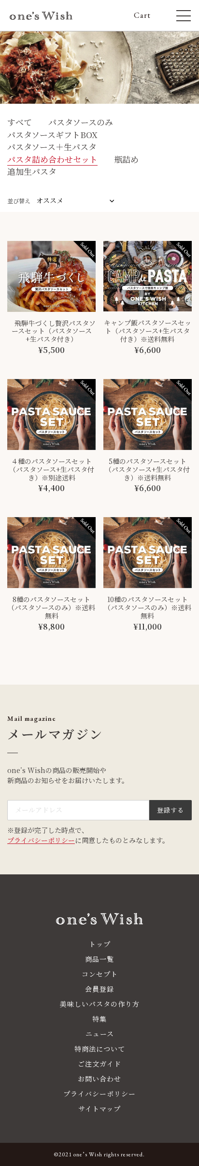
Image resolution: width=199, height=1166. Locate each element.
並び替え (18, 201)
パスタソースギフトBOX (52, 134)
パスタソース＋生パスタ (52, 146)
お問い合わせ (99, 1078)
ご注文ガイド (99, 1063)
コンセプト (100, 974)
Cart (146, 15)
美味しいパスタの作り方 (100, 1004)
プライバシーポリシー (41, 840)
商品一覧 (99, 959)
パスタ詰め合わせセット (52, 159)
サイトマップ (99, 1108)
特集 (99, 1019)
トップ (100, 944)
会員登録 (99, 989)
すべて (19, 122)
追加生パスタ (32, 171)
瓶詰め (126, 159)
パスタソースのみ (80, 122)
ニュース (99, 1034)
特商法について (99, 1049)
